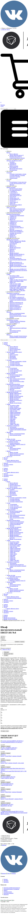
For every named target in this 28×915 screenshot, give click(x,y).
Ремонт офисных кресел (13, 460)
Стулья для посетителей (16, 183)
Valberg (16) (12, 282)
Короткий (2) (13, 164)
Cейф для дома (13, 283)
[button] (14, 79)
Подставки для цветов (15, 440)
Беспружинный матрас (15, 314)
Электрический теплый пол (17, 428)
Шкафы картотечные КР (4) (17, 263)
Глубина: (3, 639)
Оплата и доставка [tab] (8, 653)
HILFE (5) (12, 251)
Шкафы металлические (12, 239)
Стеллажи (9, 172)
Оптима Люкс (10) (14, 198)
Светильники (13, 294)
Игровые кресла (14, 156)
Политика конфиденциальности (12, 887)
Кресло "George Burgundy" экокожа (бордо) (12, 798)
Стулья (8, 180)
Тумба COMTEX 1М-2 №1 (7, 778)
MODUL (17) (13, 246)
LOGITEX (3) (13, 225)
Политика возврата (8, 893)
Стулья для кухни (21, 182)
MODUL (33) (13, 237)
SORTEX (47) (13, 234)
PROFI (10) (12, 219)
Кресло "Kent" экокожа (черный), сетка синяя (12, 763)
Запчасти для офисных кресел (14, 160)
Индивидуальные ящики (16, 188)
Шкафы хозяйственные (15, 241)
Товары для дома (11, 439)
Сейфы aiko (12, 287)
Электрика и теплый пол (13, 293)
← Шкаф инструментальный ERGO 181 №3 (12, 811)
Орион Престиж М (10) (15, 195)
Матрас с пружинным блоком (17, 313)
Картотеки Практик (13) (16, 262)
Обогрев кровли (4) (14, 305)
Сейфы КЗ (15, 289)
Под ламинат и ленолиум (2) (17, 297)
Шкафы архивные (14, 253)
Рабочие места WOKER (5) (16, 231)
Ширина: (3, 637)
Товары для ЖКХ (11, 325)
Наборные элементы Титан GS (17, 322)
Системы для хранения (15, 233)
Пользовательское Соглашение (11, 889)
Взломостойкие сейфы (15, 408)
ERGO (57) (12, 245)
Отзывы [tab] (6, 655)
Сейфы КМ (12, 290)
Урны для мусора (11, 207)
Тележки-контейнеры (15, 226)
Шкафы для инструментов (15, 243)
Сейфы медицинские (15, 285)
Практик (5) (13, 249)
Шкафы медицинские (15, 247)
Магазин (6, 457)
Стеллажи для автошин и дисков (18, 174)
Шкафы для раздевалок (15, 265)
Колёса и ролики (14, 166)
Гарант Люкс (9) (14, 202)
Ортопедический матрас (16, 316)
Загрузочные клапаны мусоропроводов (15, 331)
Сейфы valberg (19, 287)
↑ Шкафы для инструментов (12, 812)
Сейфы (8, 274)
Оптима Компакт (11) (15, 199)
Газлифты (12, 162)
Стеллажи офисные (14, 175)
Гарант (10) (12, 203)
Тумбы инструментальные (16, 220)
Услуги (5, 459)
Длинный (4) (13, 163)
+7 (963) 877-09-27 (5, 29)
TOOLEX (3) (13, 218)
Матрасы (9, 312)
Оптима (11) (13, 200)
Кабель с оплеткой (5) (15, 308)
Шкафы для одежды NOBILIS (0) (18, 269)
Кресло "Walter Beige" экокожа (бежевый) (11, 792)
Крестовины (19, 168)
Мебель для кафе (14, 336)
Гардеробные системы (12, 320)
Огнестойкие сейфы (18, 281)
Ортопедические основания (17, 453)
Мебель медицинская (20, 337)
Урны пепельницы (14, 210)
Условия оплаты (8, 891)
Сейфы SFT (21, 289)
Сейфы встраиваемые (15, 284)
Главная (6, 342)
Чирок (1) (12, 278)
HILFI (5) (12, 250)
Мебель (8, 334)
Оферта (5, 890)
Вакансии (6, 894)
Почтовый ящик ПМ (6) (16, 204)
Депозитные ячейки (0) (15, 258)
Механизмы (13, 168)
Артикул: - (3, 636)
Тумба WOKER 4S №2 (6, 785)
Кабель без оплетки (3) (15, 309)
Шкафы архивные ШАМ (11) (17, 254)
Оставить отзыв (4, 731)
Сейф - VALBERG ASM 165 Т (8, 749)
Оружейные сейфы (14, 275)
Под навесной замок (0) (16, 190)
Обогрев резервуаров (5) (16, 306)
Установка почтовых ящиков (14, 461)
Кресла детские (21, 158)
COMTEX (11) (13, 222)
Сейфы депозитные (22, 286)
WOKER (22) (13, 223)
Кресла (8, 152)
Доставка (6, 880)
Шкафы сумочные (14, 394)
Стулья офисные (14, 372)
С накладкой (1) (14, 192)
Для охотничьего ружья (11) (17, 277)
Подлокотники (13, 170)
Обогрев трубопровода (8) (16, 302)
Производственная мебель (13, 214)
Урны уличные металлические (17, 208)
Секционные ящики (15, 194)
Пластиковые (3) (14, 167)
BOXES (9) (12, 235)
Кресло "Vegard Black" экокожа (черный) (11, 756)
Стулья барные (13, 182)
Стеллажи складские (15, 364)
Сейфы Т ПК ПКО (20, 290)
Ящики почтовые (11, 187)
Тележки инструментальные (17, 215)
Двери (11, 326)
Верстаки (12, 229)
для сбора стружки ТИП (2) (17, 227)
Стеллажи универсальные (15, 177)
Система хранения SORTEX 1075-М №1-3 (11, 742)
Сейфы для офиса (14, 279)
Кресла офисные (14, 154)
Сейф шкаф (12, 419)
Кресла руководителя (16, 157)
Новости (6, 463)
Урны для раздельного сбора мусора (17, 211)
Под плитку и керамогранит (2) (18, 298)
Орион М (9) (13, 196)
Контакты (6, 465)
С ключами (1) (13, 191)
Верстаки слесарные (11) (16, 230)
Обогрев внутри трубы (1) (16, 304)
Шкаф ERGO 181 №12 (6, 805)
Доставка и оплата (8, 464)
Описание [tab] (6, 652)
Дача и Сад (9, 456)
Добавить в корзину (19, 641)
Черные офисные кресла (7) (17, 155)
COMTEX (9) (13, 216)
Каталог (6, 344)
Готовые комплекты (15, 321)
